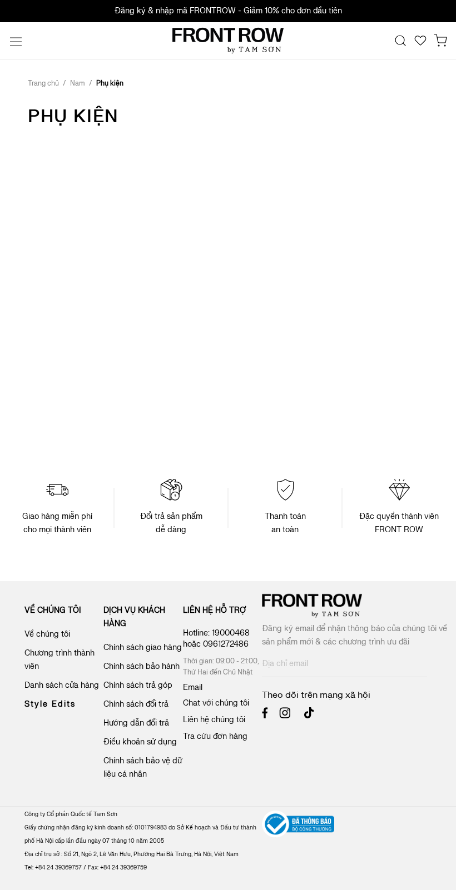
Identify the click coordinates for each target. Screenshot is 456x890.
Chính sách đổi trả (135, 704)
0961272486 (227, 644)
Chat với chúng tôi (216, 703)
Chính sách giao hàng (142, 647)
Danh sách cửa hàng (61, 685)
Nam (78, 83)
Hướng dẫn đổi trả (136, 723)
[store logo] (228, 40)
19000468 (231, 633)
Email (192, 687)
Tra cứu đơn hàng (215, 736)
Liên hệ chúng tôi (214, 719)
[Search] (400, 40)
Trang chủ (44, 83)
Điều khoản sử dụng (140, 742)
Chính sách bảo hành (141, 666)
